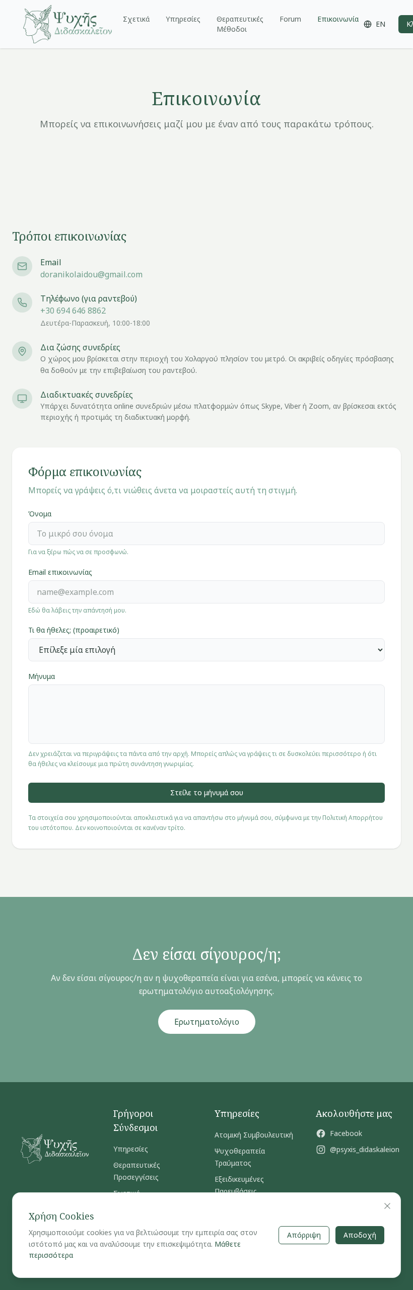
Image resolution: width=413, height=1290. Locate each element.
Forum (290, 19)
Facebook (346, 1133)
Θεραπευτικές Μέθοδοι (240, 24)
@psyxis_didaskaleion (364, 1149)
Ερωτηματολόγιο (206, 1021)
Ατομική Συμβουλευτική (254, 1135)
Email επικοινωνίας (60, 572)
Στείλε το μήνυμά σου (206, 792)
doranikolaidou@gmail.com (91, 274)
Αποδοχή (359, 1235)
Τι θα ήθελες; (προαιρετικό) (73, 630)
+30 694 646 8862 (73, 310)
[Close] (387, 1206)
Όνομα (39, 513)
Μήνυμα (41, 676)
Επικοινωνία (338, 19)
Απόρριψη (304, 1235)
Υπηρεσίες (183, 19)
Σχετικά (136, 19)
